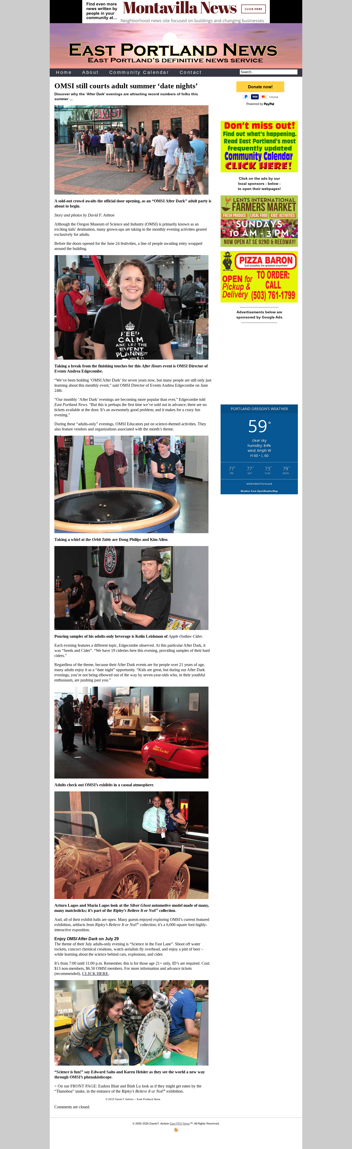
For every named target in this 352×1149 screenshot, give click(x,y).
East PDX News (180, 1123)
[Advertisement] (259, 367)
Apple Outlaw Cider (185, 636)
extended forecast (259, 484)
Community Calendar (139, 72)
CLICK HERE (95, 973)
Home (64, 72)
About (90, 72)
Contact (191, 72)
